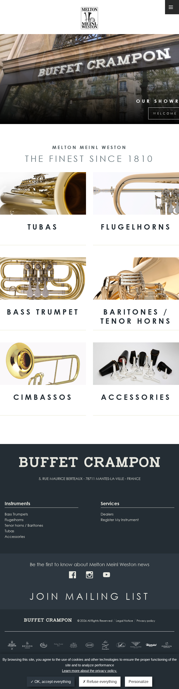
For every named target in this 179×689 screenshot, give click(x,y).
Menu (172, 7)
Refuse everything (101, 682)
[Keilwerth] (89, 645)
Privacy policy (146, 621)
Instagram (89, 574)
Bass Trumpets (16, 514)
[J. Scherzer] (105, 645)
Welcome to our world (89, 113)
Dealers (107, 514)
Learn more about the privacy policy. (89, 671)
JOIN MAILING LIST (89, 596)
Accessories (15, 536)
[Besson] (27, 645)
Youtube (106, 574)
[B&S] (43, 645)
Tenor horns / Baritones (24, 525)
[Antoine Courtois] (58, 645)
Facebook (72, 574)
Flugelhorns (14, 519)
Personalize (138, 682)
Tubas (9, 531)
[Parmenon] (166, 645)
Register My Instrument (120, 519)
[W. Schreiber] (120, 645)
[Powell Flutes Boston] (135, 645)
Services (110, 503)
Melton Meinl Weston (89, 18)
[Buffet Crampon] (12, 645)
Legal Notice (124, 621)
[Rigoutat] (151, 645)
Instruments (17, 503)
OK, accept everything (52, 682)
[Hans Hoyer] (74, 645)
